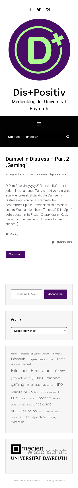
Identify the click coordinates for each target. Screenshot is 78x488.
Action (46, 353)
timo (21, 417)
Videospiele (17, 422)
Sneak (29, 405)
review (56, 398)
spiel (41, 412)
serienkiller (21, 405)
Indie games (47, 385)
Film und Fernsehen (32, 371)
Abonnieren (55, 294)
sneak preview (24, 410)
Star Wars (49, 412)
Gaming (14, 234)
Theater (57, 412)
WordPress (60, 480)
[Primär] (39, 124)
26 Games (35, 353)
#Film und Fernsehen (20, 354)
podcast (45, 398)
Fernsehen (16, 364)
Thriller (14, 417)
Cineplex (32, 359)
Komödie (16, 391)
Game (60, 371)
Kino (59, 384)
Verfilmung (49, 417)
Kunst (36, 392)
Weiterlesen (15, 254)
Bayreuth (18, 359)
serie (13, 404)
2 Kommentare (64, 242)
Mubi (14, 398)
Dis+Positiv (39, 92)
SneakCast (42, 404)
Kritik (28, 391)
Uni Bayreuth (34, 417)
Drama (60, 359)
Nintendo (33, 398)
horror (29, 384)
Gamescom (52, 378)
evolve (16, 480)
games (37, 378)
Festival (27, 364)
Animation (57, 354)
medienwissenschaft (50, 392)
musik (23, 398)
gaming (17, 384)
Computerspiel (46, 359)
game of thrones (20, 378)
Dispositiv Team (57, 174)
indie (37, 384)
